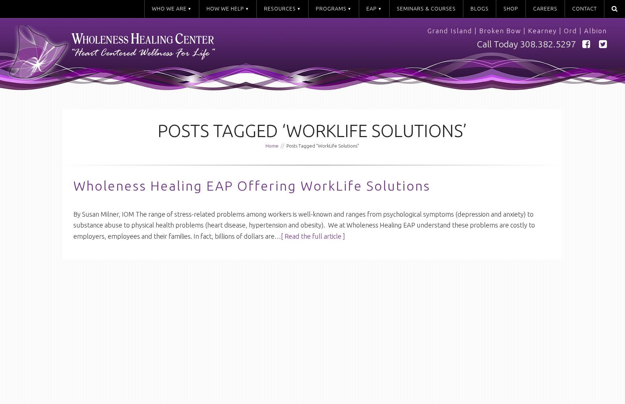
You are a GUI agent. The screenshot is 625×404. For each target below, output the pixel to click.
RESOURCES (280, 9)
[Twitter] (603, 44)
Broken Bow (500, 30)
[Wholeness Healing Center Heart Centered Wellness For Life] (163, 55)
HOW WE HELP (225, 9)
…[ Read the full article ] (310, 236)
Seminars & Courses (426, 9)
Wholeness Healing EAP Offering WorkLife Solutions (251, 185)
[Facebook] (586, 44)
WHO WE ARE (169, 9)
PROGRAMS (331, 9)
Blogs (480, 9)
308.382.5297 (548, 44)
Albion (595, 30)
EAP (371, 9)
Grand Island (450, 30)
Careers (545, 9)
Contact (584, 9)
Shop (510, 9)
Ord (570, 30)
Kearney (542, 30)
